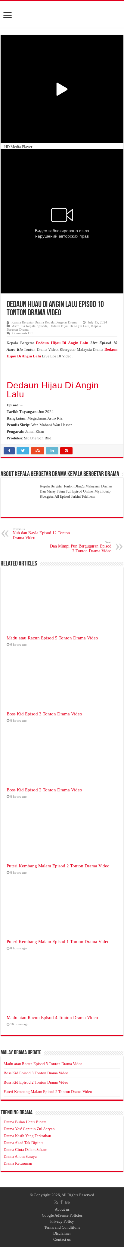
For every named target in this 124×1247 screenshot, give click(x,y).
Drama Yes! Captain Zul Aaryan (29, 1129)
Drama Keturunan (18, 1163)
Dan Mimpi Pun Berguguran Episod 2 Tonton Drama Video (80, 546)
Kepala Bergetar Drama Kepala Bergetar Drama (44, 322)
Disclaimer (62, 1233)
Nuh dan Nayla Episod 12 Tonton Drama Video (41, 533)
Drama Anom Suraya (20, 1156)
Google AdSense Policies (62, 1215)
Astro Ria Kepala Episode (30, 326)
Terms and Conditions (62, 1227)
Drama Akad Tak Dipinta (24, 1142)
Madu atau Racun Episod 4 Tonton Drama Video (52, 1017)
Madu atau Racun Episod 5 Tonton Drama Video (52, 637)
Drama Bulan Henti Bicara (25, 1122)
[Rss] (56, 1202)
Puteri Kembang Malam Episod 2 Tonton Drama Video (58, 865)
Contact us (62, 1239)
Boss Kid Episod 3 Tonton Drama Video (44, 713)
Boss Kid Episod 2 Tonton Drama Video (44, 789)
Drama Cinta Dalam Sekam (25, 1149)
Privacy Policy (62, 1221)
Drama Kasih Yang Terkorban (27, 1135)
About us (62, 1209)
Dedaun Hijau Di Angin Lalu (69, 326)
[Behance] (67, 1202)
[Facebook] (61, 1202)
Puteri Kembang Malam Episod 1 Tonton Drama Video (58, 941)
